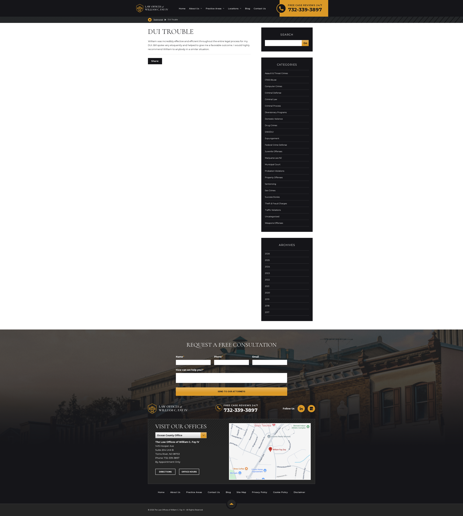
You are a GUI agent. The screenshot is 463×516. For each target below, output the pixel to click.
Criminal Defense (273, 93)
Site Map (241, 492)
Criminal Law (271, 99)
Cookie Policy (280, 492)
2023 (267, 273)
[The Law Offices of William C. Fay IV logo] (152, 8)
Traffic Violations (273, 210)
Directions (165, 472)
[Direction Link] (270, 451)
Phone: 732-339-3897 (167, 458)
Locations (233, 8)
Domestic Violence (274, 119)
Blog (247, 8)
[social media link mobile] (301, 408)
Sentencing (270, 184)
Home (182, 8)
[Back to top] (231, 503)
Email (255, 356)
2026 (267, 254)
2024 (267, 267)
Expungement (272, 138)
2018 (267, 306)
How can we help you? (190, 370)
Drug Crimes (271, 125)
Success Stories (272, 197)
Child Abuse (270, 80)
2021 (267, 286)
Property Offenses (274, 177)
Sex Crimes (270, 190)
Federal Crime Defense (276, 145)
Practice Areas (214, 8)
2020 (267, 293)
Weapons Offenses (274, 223)
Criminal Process (273, 106)
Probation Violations (274, 171)
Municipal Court (272, 164)
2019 (267, 299)
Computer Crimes (273, 86)
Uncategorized (272, 216)
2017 (267, 312)
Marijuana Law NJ (273, 158)
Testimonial (158, 20)
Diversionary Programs (276, 112)
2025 (267, 260)
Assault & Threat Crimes (276, 73)
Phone (218, 356)
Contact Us (260, 8)
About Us (194, 8)
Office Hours (189, 472)
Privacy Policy (259, 492)
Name (180, 356)
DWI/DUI (269, 132)
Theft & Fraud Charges (276, 203)
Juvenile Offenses (273, 151)
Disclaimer (299, 492)
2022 (267, 280)
